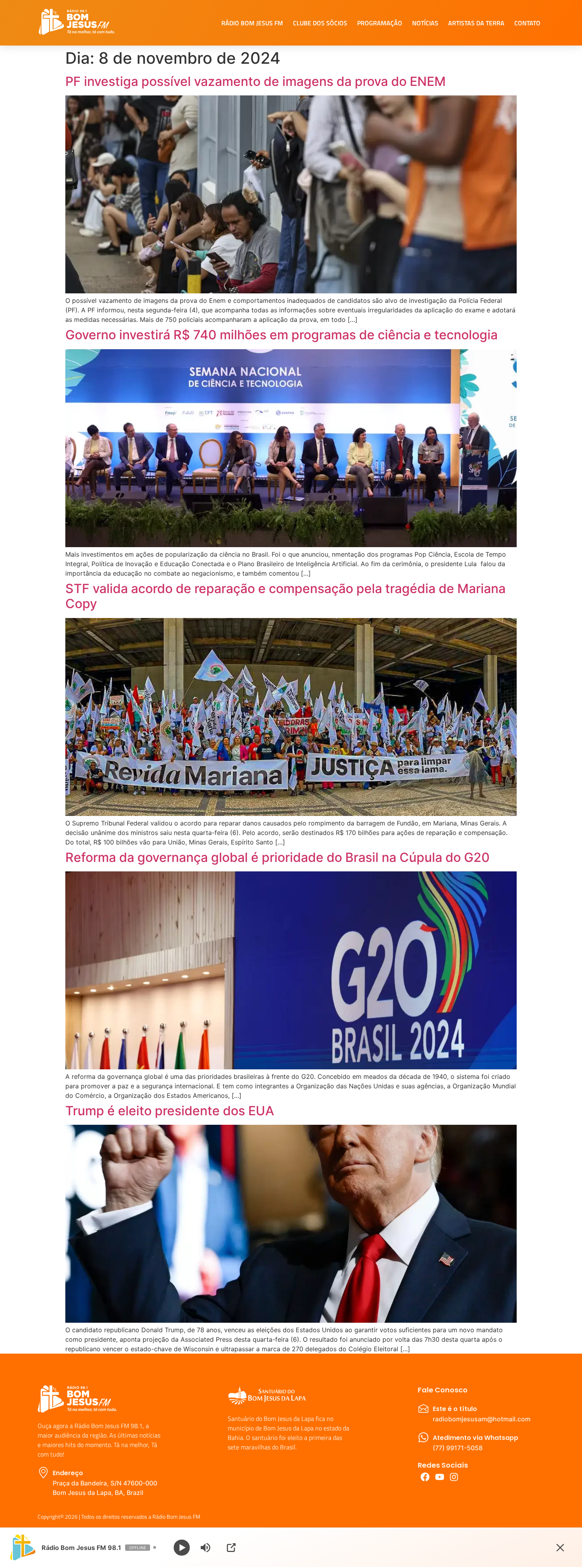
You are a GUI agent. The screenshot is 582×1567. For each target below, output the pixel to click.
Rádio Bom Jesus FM (252, 23)
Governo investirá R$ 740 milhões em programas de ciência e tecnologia (281, 334)
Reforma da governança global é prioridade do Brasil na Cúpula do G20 (277, 857)
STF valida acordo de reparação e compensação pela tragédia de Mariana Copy (285, 596)
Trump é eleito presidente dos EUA (169, 1110)
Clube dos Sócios (320, 23)
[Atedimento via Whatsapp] (423, 1437)
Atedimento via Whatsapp (475, 1437)
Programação (379, 23)
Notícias (425, 23)
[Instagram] (454, 1477)
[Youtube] (439, 1477)
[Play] (182, 1547)
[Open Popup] (231, 1548)
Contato (527, 23)
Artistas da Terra (476, 23)
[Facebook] (425, 1477)
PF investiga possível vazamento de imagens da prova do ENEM (255, 81)
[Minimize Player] (560, 1548)
